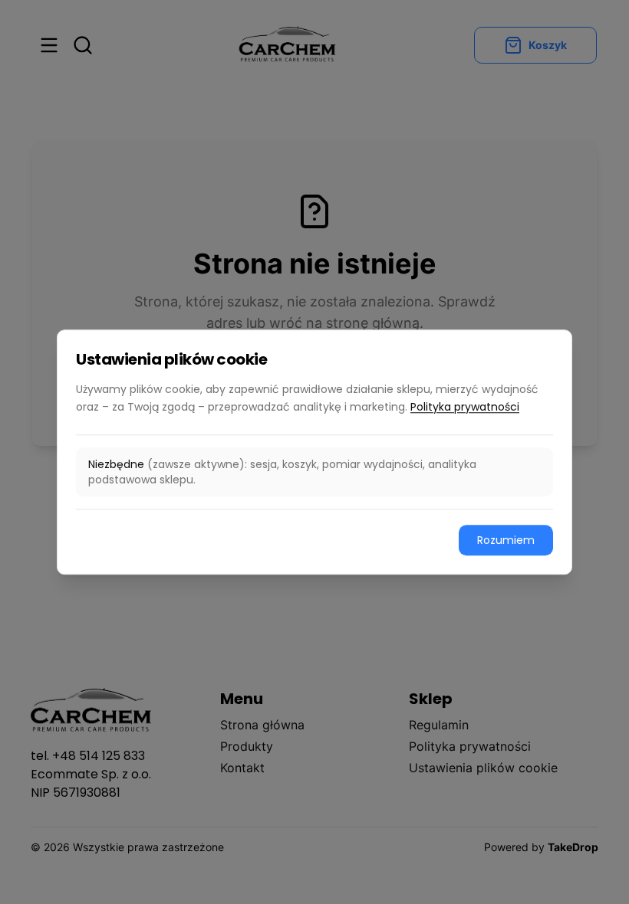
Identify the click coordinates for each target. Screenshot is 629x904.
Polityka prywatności (464, 406)
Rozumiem (506, 540)
